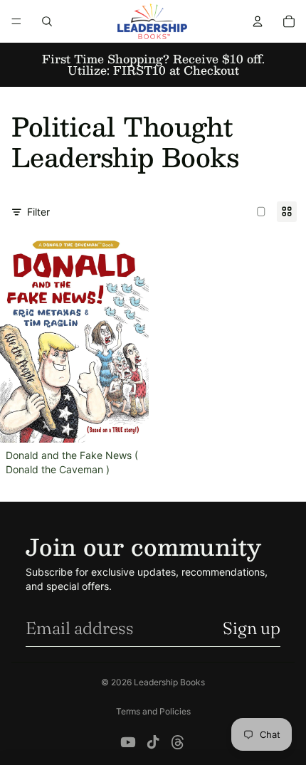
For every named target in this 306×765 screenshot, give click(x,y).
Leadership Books (169, 682)
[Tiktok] (153, 742)
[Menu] (16, 21)
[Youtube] (128, 742)
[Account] (257, 21)
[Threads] (177, 742)
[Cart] (289, 21)
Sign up (251, 628)
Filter (38, 212)
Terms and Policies (153, 711)
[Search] (47, 21)
